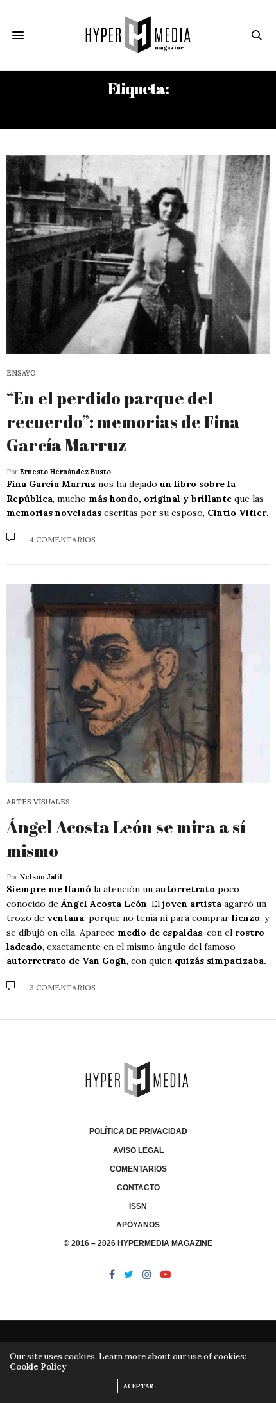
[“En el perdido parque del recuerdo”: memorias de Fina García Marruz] (138, 254)
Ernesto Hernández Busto (65, 471)
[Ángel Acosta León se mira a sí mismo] (138, 683)
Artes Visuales (38, 802)
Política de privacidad (138, 1131)
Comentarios (138, 1169)
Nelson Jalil (41, 876)
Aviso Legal (138, 1150)
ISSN (138, 1206)
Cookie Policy (38, 1366)
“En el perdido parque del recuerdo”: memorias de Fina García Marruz (123, 421)
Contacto (138, 1187)
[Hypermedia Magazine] (138, 35)
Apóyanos (138, 1224)
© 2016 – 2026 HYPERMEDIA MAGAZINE (138, 1243)
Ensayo (21, 373)
